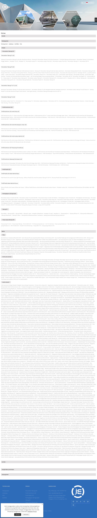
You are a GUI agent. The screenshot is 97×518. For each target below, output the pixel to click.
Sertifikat (17, 44)
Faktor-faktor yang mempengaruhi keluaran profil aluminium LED (38, 349)
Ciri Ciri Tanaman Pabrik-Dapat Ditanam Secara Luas (41, 384)
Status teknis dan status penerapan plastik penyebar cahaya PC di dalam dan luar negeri (33, 352)
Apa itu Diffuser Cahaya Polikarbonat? (61, 432)
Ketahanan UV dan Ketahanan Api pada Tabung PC (61, 434)
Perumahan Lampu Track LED (45, 61)
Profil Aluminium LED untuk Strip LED (10, 111)
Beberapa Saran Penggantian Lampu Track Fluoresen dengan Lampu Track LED (33, 425)
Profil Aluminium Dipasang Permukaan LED (11, 159)
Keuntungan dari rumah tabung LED (60, 272)
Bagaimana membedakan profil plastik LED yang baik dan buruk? (23, 294)
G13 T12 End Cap (50, 224)
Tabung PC (5, 209)
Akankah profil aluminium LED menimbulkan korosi (54, 365)
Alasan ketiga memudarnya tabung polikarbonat (63, 324)
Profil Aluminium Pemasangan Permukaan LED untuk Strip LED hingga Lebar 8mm (20, 163)
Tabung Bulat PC (65, 213)
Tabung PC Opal (27, 213)
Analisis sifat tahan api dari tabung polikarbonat (65, 393)
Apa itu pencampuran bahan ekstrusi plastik (68, 375)
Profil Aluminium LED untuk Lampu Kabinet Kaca (12, 140)
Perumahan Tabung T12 (14, 102)
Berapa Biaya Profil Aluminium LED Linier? (51, 245)
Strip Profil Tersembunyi (58, 153)
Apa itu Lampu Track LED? (10, 427)
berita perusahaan (6, 256)
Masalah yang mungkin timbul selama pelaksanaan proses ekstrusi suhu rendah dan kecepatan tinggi (69, 368)
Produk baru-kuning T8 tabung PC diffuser (75, 261)
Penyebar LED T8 (71, 78)
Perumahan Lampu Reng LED (49, 199)
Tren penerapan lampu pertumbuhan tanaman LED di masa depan (38, 363)
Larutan (3, 462)
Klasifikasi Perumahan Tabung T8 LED (24, 297)
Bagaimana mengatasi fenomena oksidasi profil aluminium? (62, 285)
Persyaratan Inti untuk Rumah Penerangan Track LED (81, 418)
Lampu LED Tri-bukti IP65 (44, 205)
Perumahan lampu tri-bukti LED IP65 (9, 197)
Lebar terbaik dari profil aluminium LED (21, 301)
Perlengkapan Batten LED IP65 (82, 201)
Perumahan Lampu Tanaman (41, 101)
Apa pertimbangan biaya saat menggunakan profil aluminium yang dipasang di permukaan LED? (63, 243)
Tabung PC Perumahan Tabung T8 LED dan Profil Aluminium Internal (17, 71)
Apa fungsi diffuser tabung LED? (41, 297)
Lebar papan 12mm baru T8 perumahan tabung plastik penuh (47, 301)
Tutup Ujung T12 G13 (6, 224)
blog (3, 235)
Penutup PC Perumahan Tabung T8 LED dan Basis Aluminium (49, 71)
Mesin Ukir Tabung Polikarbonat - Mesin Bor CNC (78, 265)
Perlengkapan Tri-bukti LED (20, 203)
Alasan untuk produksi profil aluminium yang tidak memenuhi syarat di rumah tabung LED (25, 311)
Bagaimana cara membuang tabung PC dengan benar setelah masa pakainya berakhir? (37, 239)
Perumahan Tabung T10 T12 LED (9, 85)
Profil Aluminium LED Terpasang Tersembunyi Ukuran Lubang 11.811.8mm (18, 151)
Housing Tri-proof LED (72, 203)
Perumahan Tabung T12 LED (8, 97)
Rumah (3, 36)
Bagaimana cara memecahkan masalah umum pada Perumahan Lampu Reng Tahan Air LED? (45, 248)
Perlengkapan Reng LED (7, 203)
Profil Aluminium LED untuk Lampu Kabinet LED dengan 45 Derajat (69, 140)
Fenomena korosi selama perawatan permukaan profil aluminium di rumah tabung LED (48, 313)
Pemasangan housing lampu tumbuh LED (21, 340)
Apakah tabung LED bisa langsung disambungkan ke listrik (54, 391)
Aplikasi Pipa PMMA (26, 444)
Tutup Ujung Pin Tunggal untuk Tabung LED (65, 384)
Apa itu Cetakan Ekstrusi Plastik (46, 329)
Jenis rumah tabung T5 (65, 299)
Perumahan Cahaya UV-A (40, 74)
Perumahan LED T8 (67, 76)
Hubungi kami (5, 474)
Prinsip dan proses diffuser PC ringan (70, 350)
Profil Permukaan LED (54, 165)
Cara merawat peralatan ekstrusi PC (61, 381)
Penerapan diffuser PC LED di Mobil (16, 435)
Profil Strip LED (51, 117)
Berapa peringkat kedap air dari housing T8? (29, 299)
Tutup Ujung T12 (29, 101)
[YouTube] (80, 501)
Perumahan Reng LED (60, 203)
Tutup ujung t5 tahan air (60, 224)
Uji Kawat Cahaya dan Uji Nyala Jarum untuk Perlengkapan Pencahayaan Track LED (37, 427)
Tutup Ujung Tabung (17, 224)
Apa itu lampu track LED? (70, 421)
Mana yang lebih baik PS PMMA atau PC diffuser (66, 352)
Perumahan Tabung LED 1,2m (8, 80)
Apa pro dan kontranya (16, 248)
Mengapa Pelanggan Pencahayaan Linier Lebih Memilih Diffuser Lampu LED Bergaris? (41, 441)
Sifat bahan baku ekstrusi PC (44, 354)
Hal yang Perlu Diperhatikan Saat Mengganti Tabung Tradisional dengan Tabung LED (30, 386)
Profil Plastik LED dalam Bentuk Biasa (10, 173)
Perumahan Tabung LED (8, 51)
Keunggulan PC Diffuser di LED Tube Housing (59, 322)
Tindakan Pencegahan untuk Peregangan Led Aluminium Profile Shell (37, 287)
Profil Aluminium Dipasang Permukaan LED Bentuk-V (53, 163)
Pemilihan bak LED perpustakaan (12, 356)
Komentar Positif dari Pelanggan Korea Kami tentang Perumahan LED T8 (18, 274)
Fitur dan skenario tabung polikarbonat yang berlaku (20, 395)
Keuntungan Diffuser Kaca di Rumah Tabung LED (83, 322)
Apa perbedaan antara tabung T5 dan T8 (74, 297)
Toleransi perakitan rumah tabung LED (48, 338)
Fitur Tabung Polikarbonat (21, 303)
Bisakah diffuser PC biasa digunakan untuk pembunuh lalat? (77, 301)
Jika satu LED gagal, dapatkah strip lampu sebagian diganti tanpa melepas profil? (61, 411)
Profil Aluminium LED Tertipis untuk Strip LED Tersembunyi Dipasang (30, 117)
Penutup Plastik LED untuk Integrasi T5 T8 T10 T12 (64, 177)
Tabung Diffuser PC (74, 213)
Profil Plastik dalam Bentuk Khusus (9, 183)
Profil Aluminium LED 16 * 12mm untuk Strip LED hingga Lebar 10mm (51, 115)
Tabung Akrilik (11, 213)
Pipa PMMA (3, 213)
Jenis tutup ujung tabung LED (53, 379)
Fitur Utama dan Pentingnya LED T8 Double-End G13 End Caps (70, 407)
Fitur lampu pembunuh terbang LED (80, 412)
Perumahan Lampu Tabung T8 (35, 78)
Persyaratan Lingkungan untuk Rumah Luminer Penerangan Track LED (46, 419)
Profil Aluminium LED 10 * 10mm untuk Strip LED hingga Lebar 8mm (17, 115)
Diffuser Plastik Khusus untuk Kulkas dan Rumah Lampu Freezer (40, 187)
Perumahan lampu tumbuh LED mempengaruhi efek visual (46, 340)
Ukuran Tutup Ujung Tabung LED (84, 384)
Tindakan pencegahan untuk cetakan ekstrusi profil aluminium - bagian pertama (38, 357)
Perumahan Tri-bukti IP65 (34, 203)
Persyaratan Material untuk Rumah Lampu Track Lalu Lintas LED (19, 421)
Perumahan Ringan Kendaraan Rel (24, 74)
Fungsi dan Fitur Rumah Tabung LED (48, 294)
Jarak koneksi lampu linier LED (11, 357)
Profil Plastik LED (6, 169)
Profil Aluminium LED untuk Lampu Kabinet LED (12, 136)
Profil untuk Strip (71, 117)
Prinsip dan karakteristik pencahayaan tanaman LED (39, 400)
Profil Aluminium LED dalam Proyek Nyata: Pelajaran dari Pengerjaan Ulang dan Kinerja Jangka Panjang (31, 252)
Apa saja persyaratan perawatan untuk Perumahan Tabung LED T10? (56, 241)
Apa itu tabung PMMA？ (79, 443)
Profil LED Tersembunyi (56, 130)
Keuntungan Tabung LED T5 (30, 437)
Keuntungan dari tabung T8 (57, 297)
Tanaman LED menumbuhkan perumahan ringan (17, 76)
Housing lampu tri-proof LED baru (83, 270)
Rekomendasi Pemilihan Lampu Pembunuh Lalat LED (26, 418)
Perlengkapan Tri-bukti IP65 (67, 201)
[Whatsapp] (88, 501)
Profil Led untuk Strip (81, 117)
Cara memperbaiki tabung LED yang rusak (29, 391)
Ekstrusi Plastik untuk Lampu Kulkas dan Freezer (12, 187)
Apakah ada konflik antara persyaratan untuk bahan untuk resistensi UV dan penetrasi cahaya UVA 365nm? (26, 404)
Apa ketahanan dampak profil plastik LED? (11, 237)
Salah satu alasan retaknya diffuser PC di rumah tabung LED (32, 318)
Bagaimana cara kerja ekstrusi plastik (10, 331)
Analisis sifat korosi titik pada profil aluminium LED (80, 365)
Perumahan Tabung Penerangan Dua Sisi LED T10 (49, 91)
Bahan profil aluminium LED (41, 395)
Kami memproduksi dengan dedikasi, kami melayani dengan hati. (61, 277)
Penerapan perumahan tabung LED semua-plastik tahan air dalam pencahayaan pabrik (53, 306)
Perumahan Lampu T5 (31, 61)
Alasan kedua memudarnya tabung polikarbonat (39, 324)
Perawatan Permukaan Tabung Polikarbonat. (23, 430)
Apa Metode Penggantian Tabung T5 (73, 389)
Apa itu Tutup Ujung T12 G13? (31, 453)
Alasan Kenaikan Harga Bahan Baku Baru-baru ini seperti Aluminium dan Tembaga (62, 435)
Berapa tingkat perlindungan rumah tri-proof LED (13, 342)
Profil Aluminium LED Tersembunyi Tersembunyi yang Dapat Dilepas (54, 151)
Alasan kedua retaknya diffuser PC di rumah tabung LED (61, 318)
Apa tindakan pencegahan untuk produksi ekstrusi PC (39, 381)
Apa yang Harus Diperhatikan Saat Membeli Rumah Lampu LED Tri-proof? (18, 446)
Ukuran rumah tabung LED (40, 327)
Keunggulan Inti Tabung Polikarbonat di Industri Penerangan (41, 428)
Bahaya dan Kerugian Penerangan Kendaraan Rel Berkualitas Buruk (55, 423)
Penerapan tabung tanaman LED (83, 324)
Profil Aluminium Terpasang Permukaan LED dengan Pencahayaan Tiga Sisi (19, 165)
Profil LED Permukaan (43, 165)
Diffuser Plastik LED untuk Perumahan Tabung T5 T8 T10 (37, 177)
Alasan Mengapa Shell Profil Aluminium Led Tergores (13, 259)
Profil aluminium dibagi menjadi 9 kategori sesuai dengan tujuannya (17, 285)
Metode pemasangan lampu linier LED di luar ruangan (62, 356)
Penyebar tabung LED (13, 391)
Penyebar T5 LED (14, 61)
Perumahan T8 (90, 78)
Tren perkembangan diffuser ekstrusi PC (32, 347)
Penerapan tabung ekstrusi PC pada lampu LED (82, 381)
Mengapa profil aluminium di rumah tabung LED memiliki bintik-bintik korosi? (36, 315)
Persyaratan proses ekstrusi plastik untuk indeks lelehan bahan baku (72, 303)
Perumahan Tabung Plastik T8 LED (73, 71)
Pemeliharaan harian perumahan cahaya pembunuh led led (57, 416)
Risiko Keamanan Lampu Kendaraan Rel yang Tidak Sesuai (23, 423)
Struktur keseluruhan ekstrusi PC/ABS (56, 327)
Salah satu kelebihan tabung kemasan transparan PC (74, 347)
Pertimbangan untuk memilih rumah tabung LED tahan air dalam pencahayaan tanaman (49, 405)
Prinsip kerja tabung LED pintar (65, 331)
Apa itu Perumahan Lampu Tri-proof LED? (85, 444)
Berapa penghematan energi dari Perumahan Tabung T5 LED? (24, 243)
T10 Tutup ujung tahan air (38, 224)
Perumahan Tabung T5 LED (7, 55)
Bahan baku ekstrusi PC (30, 354)
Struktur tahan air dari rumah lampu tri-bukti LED (62, 270)
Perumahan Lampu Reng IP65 (19, 201)
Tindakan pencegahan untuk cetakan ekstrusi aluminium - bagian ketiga (18, 359)
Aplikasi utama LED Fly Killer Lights (29, 414)
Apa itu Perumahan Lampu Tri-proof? (45, 450)
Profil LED (65, 130)
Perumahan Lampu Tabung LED (19, 78)
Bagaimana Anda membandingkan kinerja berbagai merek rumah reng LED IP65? (64, 246)
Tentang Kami (5, 41)
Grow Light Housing (31, 91)
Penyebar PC (57, 213)
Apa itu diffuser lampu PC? (7, 297)
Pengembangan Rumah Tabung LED (60, 386)
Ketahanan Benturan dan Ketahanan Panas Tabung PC (35, 434)
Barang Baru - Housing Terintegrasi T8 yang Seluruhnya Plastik (53, 268)
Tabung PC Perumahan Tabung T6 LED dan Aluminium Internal (16, 59)
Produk (3, 47)
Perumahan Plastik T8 (37, 80)
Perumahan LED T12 (53, 101)
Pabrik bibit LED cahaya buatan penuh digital (60, 372)
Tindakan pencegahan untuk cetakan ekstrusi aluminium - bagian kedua (76, 357)
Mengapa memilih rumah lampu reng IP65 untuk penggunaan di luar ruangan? (24, 246)
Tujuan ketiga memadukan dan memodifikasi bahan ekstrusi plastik (69, 377)
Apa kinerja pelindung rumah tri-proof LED (36, 342)
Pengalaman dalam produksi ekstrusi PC (61, 354)
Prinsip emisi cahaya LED (41, 285)
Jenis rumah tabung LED (39, 379)
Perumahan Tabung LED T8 (49, 78)
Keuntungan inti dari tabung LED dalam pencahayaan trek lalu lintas (24, 411)
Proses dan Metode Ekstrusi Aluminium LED (35, 292)
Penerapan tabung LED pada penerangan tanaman (82, 386)
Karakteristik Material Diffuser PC (33, 435)
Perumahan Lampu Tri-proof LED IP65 (28, 197)
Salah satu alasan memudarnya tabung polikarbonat (13, 324)
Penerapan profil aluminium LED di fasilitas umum (82, 396)
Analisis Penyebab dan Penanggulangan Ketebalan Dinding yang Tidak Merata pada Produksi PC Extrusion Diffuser (54, 304)
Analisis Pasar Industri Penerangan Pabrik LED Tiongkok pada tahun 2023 (72, 359)
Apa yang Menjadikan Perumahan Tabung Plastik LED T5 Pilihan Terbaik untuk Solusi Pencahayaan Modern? (41, 439)
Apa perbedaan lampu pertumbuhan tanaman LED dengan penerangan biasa (64, 370)
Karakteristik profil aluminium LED (57, 395)
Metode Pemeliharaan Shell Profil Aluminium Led (64, 290)
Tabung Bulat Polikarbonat (86, 213)
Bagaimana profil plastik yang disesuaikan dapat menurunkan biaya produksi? (20, 241)
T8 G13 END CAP (27, 224)
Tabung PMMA (18, 213)
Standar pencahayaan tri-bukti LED (42, 272)
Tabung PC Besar (16, 215)
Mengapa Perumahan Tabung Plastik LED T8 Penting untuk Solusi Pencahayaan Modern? (53, 444)
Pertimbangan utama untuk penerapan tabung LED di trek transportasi (55, 409)
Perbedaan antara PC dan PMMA (75, 333)
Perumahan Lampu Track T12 (8, 101)
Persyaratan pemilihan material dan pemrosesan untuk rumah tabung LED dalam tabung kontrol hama (45, 412)
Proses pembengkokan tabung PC (45, 393)
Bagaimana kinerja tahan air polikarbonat (26, 393)
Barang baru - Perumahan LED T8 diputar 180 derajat (81, 268)
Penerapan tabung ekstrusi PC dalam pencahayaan (51, 389)
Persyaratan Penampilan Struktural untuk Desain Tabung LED (22, 334)
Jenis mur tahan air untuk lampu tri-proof (40, 388)
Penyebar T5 (22, 61)
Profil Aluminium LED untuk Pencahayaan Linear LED (13, 124)
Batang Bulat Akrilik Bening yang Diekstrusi (54, 215)
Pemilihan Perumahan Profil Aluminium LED (27, 288)
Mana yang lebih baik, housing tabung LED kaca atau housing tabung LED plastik (57, 334)
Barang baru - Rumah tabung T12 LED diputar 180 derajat (15, 270)
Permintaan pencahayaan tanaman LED (13, 343)
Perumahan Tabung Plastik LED (23, 80)
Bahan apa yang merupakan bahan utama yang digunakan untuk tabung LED (19, 382)
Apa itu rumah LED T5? (43, 437)
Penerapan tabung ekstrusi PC (46, 382)
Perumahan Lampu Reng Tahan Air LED (50, 201)
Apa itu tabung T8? (89, 295)
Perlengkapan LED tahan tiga (83, 197)
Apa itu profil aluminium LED (24, 261)
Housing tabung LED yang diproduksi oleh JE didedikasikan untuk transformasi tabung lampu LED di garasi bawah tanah (36, 265)
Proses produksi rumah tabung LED (51, 347)
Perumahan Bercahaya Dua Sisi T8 (68, 72)
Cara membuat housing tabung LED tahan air (62, 388)
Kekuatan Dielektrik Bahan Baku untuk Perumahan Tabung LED (23, 338)
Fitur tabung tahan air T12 (26, 327)
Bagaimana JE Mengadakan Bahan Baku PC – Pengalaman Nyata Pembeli (44, 448)
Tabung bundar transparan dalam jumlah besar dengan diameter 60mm (44, 263)
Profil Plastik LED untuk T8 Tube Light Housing (12, 177)
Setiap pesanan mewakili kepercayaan (36, 277)
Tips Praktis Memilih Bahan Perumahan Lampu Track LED (49, 421)
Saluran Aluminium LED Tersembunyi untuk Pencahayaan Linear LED (33, 130)
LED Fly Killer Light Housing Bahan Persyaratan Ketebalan (28, 416)
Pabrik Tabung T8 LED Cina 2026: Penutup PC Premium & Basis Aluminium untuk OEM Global (23, 455)
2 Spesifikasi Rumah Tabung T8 (79, 299)
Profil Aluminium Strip (15, 119)
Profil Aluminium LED (7, 107)
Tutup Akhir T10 (37, 225)
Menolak (18, 514)
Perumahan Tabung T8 (49, 80)
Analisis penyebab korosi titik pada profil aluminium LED (14, 366)
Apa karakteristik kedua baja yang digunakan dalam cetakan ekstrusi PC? (54, 345)
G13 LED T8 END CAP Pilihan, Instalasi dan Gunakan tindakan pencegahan (36, 407)
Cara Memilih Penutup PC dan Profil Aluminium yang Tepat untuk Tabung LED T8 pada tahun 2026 (32, 443)
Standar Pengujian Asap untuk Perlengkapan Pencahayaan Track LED (74, 427)
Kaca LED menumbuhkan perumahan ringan (56, 343)
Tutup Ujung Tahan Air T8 (48, 225)
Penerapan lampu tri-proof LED (8, 388)
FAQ (21, 44)
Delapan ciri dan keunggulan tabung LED (34, 370)
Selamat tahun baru (54, 274)
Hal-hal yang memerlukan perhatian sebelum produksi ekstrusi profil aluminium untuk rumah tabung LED (64, 320)
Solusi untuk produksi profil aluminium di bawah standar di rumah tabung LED (67, 311)
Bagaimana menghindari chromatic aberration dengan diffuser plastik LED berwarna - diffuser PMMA (43, 308)
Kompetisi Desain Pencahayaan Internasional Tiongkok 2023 (33, 372)
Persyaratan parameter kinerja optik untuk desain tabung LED (31, 333)
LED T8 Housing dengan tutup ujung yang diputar (42, 76)
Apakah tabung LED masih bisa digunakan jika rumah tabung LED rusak (39, 336)
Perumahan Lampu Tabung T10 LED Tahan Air (78, 89)
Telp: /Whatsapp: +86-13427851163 (57, 490)
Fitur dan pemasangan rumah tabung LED (74, 295)
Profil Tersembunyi (47, 153)
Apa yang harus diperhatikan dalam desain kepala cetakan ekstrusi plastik (73, 329)
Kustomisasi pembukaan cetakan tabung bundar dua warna (32, 266)
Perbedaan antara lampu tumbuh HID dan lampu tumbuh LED (42, 361)
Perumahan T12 (20, 101)
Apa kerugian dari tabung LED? (73, 395)
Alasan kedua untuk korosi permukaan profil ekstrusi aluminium (62, 326)
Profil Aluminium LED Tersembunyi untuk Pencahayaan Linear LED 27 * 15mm (19, 128)
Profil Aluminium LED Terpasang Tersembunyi (12, 147)
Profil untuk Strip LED (61, 117)
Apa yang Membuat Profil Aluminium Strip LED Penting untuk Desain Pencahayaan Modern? (37, 457)
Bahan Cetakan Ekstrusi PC (29, 345)
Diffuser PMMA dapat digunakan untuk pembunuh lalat (41, 303)
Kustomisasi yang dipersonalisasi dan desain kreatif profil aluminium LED (18, 398)
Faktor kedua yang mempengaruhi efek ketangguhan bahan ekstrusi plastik (37, 373)
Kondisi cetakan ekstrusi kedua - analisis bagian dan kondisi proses (22, 329)
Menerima (26, 514)
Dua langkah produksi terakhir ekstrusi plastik (31, 331)
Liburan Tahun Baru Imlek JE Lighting (17, 263)
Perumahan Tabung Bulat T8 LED (19, 72)
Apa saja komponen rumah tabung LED (22, 379)
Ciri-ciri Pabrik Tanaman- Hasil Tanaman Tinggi (17, 384)
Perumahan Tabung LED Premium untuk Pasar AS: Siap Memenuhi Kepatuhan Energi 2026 (58, 446)
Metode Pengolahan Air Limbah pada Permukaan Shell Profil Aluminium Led (57, 288)
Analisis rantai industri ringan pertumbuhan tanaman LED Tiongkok (74, 361)
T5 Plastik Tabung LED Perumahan (68, 59)
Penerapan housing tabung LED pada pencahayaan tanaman (75, 379)
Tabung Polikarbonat (6, 215)
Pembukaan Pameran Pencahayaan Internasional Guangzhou (62, 342)
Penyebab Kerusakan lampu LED (63, 287)
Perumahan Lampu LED (83, 285)
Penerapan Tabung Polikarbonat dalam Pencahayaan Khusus (15, 432)
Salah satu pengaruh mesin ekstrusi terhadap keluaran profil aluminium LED (73, 349)
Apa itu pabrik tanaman (60, 382)
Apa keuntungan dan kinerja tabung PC (58, 310)
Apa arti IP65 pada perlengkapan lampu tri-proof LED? (23, 450)
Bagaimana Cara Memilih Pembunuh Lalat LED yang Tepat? (54, 418)
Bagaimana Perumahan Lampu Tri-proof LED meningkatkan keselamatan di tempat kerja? (47, 250)
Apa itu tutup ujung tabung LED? (61, 404)
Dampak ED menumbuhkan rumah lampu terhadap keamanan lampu (77, 340)
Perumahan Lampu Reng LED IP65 (65, 199)
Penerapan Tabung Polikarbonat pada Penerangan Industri (50, 430)
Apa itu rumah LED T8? (73, 439)
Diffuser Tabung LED (81, 78)
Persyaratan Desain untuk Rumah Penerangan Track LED (14, 419)
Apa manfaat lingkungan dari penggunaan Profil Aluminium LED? (70, 237)
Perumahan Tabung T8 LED (7, 67)
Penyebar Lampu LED (62, 187)
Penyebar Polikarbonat (37, 213)
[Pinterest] (84, 501)
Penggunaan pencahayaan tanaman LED (15, 400)
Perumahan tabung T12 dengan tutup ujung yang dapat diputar (63, 266)
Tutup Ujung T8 (7, 78)
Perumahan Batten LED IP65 (47, 203)
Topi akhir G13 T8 (72, 224)
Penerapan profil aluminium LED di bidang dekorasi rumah (23, 396)
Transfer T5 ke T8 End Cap (26, 225)
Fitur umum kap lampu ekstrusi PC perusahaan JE (25, 268)
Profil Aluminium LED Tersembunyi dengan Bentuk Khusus (28, 153)
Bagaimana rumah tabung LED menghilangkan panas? (25, 310)
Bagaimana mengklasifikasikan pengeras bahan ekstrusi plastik (41, 375)
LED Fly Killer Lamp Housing (65, 74)
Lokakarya (11, 44)
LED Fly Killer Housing (79, 74)
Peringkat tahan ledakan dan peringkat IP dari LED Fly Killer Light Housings (56, 414)
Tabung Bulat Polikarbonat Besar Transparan (32, 215)
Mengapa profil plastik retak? (53, 292)
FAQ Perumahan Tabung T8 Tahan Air (50, 299)
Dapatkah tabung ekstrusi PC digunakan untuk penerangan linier (22, 389)
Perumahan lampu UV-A (52, 74)
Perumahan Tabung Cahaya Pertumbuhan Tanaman (71, 101)
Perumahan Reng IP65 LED (33, 201)
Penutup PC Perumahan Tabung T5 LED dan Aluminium (45, 59)
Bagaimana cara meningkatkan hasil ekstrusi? (16, 295)
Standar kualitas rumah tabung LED (66, 338)
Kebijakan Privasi (32, 511)
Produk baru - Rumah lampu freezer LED (39, 270)
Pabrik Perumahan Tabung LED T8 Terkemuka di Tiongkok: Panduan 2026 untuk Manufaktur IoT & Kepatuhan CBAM (67, 453)
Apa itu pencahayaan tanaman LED (45, 359)
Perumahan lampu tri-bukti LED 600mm (47, 197)
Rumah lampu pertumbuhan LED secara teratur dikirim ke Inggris (17, 272)
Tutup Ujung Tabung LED (8, 219)
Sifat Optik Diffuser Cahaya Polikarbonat (41, 432)
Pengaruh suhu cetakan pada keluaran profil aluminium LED (46, 350)
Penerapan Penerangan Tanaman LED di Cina (82, 402)
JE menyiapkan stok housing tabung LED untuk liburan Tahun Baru (47, 261)
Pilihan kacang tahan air (42, 274)
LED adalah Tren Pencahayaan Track (61, 425)
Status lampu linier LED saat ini (17, 381)
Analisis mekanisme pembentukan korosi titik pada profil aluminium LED (46, 366)
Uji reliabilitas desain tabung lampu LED (56, 333)
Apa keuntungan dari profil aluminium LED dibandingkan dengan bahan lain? (51, 402)
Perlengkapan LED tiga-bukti (9, 193)
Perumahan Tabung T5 (73, 61)
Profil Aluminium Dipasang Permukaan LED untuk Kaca (80, 163)
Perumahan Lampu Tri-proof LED (16, 199)
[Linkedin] (77, 501)
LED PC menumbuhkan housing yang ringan (34, 343)
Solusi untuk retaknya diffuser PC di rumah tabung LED (24, 320)
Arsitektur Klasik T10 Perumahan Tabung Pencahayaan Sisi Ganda (21, 205)
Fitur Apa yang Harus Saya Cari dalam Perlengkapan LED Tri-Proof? (74, 239)
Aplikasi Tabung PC (43, 310)
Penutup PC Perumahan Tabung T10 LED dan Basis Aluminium (16, 89)
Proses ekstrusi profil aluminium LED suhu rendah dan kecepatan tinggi (26, 368)
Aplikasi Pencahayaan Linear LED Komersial (80, 272)
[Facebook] (73, 501)
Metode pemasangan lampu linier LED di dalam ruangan (34, 356)
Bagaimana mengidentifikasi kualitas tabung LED (80, 391)
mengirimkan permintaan (8, 469)
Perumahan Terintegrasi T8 (79, 76)
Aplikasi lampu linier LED (23, 388)
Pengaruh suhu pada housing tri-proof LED (78, 343)
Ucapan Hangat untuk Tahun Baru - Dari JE (15, 277)
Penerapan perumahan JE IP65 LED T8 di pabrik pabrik (14, 279)
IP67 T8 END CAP (15, 225)
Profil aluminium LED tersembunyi (73, 153)
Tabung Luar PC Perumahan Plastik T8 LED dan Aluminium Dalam (43, 72)
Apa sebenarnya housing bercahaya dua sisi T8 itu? (28, 253)
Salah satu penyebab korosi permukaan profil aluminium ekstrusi (30, 326)
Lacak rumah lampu (10, 74)
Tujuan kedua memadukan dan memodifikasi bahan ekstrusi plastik (36, 377)
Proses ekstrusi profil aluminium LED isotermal (12, 370)
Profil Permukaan (65, 165)
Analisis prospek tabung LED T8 (77, 404)
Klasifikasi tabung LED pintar (50, 331)
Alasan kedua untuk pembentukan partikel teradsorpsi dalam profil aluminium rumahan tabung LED (35, 317)
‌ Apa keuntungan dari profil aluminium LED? (21, 402)
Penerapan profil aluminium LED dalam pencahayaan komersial (54, 396)
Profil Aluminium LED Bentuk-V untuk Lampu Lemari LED (38, 140)
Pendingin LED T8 (82, 72)
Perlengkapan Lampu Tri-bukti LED (67, 197)
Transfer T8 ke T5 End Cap (83, 224)
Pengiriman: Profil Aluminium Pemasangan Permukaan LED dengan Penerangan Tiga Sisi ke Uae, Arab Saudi (53, 259)
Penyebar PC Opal (48, 213)
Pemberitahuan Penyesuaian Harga (86, 277)
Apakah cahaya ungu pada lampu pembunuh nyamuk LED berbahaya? (72, 363)
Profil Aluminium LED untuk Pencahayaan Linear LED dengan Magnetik (56, 128)
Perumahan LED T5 (84, 61)
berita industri (5, 282)
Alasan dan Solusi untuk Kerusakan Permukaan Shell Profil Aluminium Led (33, 290)
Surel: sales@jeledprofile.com (55, 493)
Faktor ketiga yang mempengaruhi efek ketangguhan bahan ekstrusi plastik (74, 373)
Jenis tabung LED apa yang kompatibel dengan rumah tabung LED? (38, 237)
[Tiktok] (73, 505)
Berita (3, 231)
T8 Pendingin (58, 76)
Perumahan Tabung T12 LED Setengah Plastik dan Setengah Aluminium (49, 89)
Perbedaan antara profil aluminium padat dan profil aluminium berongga (45, 295)
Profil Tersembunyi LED (88, 153)
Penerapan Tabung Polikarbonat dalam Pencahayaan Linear (79, 430)
